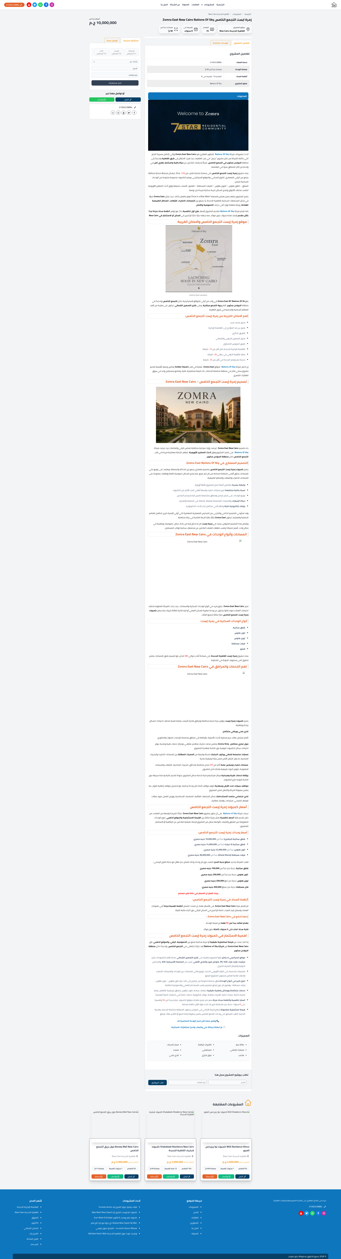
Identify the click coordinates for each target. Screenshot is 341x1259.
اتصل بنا (164, 5)
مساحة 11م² (99, 1168)
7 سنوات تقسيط (227, 1168)
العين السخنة (32, 1239)
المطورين (194, 1223)
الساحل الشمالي (31, 1228)
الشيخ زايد (33, 1233)
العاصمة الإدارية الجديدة (27, 1207)
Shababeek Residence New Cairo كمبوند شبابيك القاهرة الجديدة (173, 1148)
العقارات (195, 5)
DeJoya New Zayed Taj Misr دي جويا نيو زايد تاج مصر (114, 1223)
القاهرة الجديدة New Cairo (218, 14)
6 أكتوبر (34, 1223)
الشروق (35, 1218)
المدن (195, 1212)
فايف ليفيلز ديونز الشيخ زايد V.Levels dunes (118, 1207)
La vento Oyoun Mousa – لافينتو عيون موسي (116, 1228)
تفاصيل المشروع (241, 43)
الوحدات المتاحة (220, 43)
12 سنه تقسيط (171, 1168)
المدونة (185, 5)
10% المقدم (186, 1168)
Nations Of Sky (216, 83)
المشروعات (209, 5)
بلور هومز (293, 1256)
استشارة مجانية (131, 41)
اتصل (241, 1176)
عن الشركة (175, 5)
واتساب (225, 1176)
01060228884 (216, 62)
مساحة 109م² (210, 1168)
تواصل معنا (112, 41)
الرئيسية (220, 5)
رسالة (208, 1176)
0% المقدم (243, 1168)
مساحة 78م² (155, 1168)
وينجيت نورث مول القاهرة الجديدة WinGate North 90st (112, 1233)
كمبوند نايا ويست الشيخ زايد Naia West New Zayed (114, 1212)
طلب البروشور (157, 1083)
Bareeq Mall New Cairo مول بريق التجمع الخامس (117, 1148)
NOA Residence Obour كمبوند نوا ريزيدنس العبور (227, 1148)
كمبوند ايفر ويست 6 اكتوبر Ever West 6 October (115, 1218)
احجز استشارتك (115, 83)
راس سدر (34, 1244)
